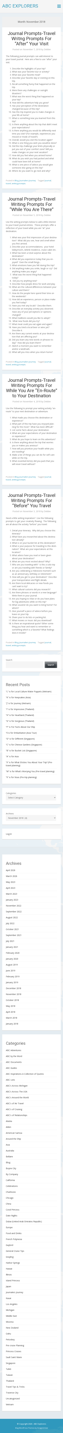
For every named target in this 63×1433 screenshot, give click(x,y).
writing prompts (19, 183)
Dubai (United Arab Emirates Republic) (24, 1221)
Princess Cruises (13, 1351)
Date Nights (11, 1215)
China (8, 1203)
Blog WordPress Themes (24, 1428)
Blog (16, 180)
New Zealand (12, 1327)
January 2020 (12, 958)
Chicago (9, 1197)
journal (48, 180)
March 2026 (11, 876)
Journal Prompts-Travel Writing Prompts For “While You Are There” (31, 204)
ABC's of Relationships (16, 1115)
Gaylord (9, 1245)
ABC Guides (11, 1068)
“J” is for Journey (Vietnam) (18, 703)
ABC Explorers (20, 6)
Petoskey (10, 1339)
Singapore (10, 1363)
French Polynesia (14, 1239)
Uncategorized (13, 1398)
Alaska (9, 1121)
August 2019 (12, 964)
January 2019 (12, 982)
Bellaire (9, 1156)
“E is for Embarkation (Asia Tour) (21, 732)
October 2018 (12, 1000)
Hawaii (9, 1268)
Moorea (9, 1321)
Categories (11, 793)
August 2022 (12, 917)
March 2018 (11, 1017)
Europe (9, 1227)
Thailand (10, 1380)
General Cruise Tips (15, 1251)
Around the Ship (13, 1138)
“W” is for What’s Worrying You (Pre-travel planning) (30, 771)
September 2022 (14, 911)
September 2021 (14, 935)
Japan (8, 1286)
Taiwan (9, 1375)
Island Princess (13, 1280)
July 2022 (10, 923)
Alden (8, 1127)
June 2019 (10, 970)
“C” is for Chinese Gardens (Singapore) (24, 744)
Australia (10, 1150)
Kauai (8, 1298)
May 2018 (10, 1006)
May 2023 (10, 882)
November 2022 (13, 905)
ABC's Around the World (17, 1097)
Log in (9, 833)
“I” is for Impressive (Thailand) (20, 709)
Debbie (47, 49)
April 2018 (10, 1011)
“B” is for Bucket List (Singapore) (21, 750)
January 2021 (12, 947)
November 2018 (13, 994)
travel (8, 183)
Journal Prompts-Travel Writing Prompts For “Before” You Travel (31, 500)
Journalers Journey (27, 180)
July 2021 (10, 941)
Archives (10, 813)
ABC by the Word (14, 1056)
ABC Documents (14, 1062)
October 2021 (12, 929)
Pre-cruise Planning (15, 1345)
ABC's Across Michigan (17, 1085)
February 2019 (12, 976)
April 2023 (10, 888)
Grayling (9, 1256)
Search (9, 660)
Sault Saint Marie (14, 1357)
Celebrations (12, 1186)
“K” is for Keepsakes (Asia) (18, 697)
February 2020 (12, 952)
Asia (8, 1144)
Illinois (9, 1274)
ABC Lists (10, 1079)
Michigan (10, 1310)
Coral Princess (12, 1209)
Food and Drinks (14, 1233)
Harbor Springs (13, 1262)
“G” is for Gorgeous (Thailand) (20, 721)
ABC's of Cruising (14, 1109)
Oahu (8, 1333)
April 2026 (10, 870)
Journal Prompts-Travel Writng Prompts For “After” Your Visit (31, 38)
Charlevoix (11, 1192)
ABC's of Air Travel (15, 1103)
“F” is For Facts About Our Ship (20, 727)
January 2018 (12, 1023)
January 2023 (12, 899)
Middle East (11, 1315)
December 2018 (13, 988)
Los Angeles (11, 1304)
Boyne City (11, 1168)
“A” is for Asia (12, 756)
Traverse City (12, 1392)
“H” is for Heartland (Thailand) (20, 715)
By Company (12, 1174)
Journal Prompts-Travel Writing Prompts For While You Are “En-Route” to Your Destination (31, 388)
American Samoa (14, 1132)
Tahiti (8, 1369)
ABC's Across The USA (16, 1091)
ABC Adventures (13, 1050)
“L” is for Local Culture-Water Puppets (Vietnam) (28, 691)
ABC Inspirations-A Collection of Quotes (25, 1073)
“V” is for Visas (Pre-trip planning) (21, 777)
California (10, 1180)
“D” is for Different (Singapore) (20, 738)
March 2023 (11, 893)
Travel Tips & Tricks (15, 1386)
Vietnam (10, 1404)
